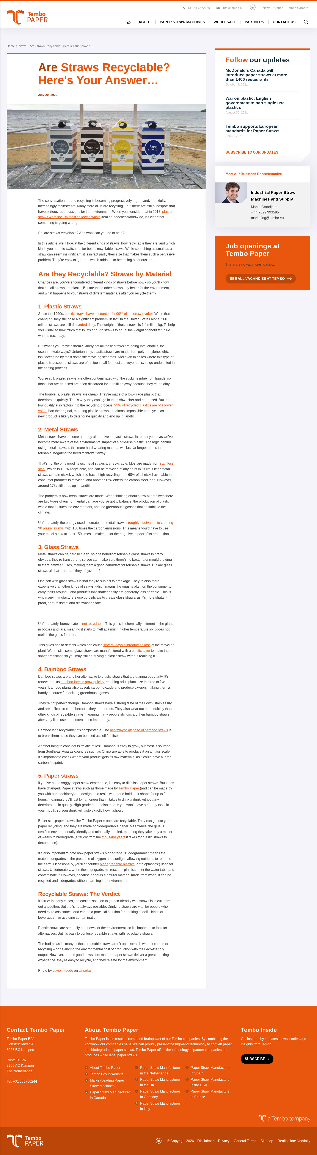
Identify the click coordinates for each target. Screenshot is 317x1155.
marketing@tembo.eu (267, 218)
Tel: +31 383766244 (22, 1081)
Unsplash (86, 970)
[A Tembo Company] (156, 1118)
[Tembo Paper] (27, 17)
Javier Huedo (63, 970)
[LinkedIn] (253, 7)
